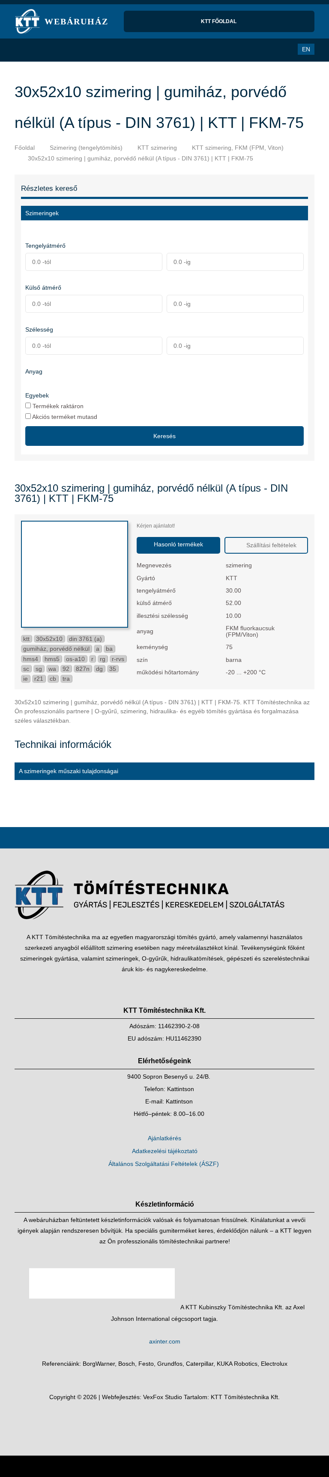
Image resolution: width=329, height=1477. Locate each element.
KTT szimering (157, 147)
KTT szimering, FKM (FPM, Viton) (238, 147)
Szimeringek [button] (42, 213)
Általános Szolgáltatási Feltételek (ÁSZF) (163, 1163)
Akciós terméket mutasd (64, 416)
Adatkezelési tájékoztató (164, 1151)
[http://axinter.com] (102, 1307)
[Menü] (25, 50)
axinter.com (164, 1341)
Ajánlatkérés (164, 1138)
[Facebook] (156, 1420)
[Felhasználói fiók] (283, 49)
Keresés (164, 436)
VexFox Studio (162, 1397)
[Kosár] (265, 49)
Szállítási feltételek (270, 545)
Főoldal (25, 147)
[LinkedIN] (172, 1420)
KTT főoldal (219, 21)
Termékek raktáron (57, 406)
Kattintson (180, 1089)
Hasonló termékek (178, 544)
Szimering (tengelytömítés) (86, 147)
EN (306, 49)
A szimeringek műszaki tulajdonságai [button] (68, 771)
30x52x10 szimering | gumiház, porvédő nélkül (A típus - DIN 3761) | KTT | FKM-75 (140, 158)
